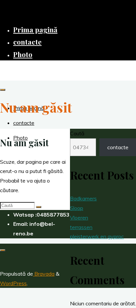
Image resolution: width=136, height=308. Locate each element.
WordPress (13, 283)
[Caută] (38, 207)
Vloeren (79, 217)
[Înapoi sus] (2, 250)
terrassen (81, 227)
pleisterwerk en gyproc (97, 236)
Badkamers (83, 198)
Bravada (43, 273)
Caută (77, 133)
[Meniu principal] (2, 90)
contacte (117, 147)
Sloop (76, 208)
